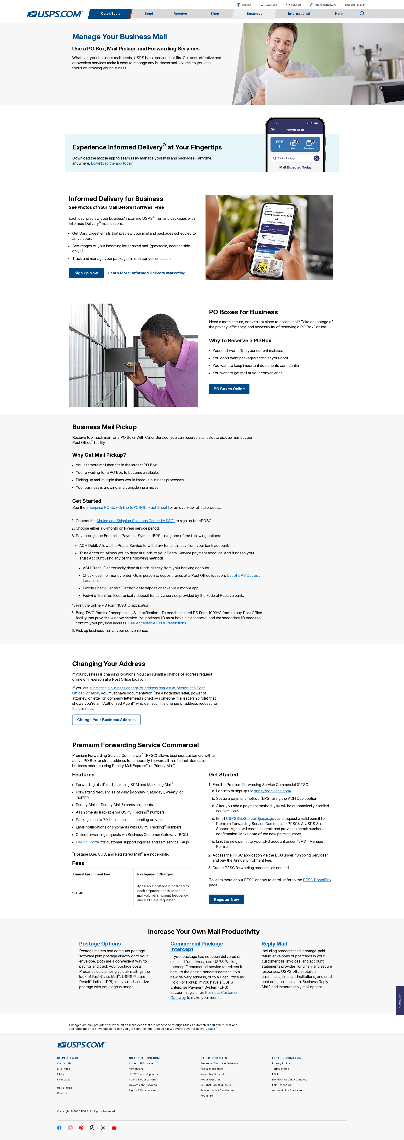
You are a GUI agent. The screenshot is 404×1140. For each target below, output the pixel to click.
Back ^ (212, 1028)
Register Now (226, 899)
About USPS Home (141, 1063)
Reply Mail (274, 944)
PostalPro (206, 1095)
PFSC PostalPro (317, 880)
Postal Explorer (210, 1079)
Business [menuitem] (255, 13)
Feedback (63, 1079)
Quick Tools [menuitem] (111, 13)
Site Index (63, 1068)
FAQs (60, 1074)
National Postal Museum (215, 1085)
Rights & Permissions (142, 1090)
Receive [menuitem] (180, 13)
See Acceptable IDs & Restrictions (157, 623)
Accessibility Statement (287, 1090)
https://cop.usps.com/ (272, 791)
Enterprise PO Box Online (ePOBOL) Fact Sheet (126, 507)
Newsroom (136, 1068)
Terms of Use (280, 1068)
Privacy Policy (281, 1063)
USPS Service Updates (143, 1074)
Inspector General (212, 1074)
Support (296, 5)
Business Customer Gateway (219, 1063)
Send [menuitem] (148, 13)
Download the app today (112, 163)
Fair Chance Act (282, 1085)
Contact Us (64, 1063)
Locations (271, 5)
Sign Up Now (86, 273)
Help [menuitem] (339, 13)
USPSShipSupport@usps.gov (251, 818)
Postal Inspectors (212, 1068)
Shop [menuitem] (214, 13)
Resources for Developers (217, 1090)
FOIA (275, 1074)
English (242, 4)
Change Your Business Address (106, 719)
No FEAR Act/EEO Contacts (289, 1079)
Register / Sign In (355, 5)
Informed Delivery (325, 5)
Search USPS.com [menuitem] (362, 14)
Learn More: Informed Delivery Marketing (146, 273)
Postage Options (100, 944)
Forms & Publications (142, 1079)
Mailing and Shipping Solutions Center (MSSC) (136, 520)
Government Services (143, 1085)
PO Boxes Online (229, 388)
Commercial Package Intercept (196, 946)
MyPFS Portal (88, 842)
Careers (62, 1093)
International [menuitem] (299, 13)
